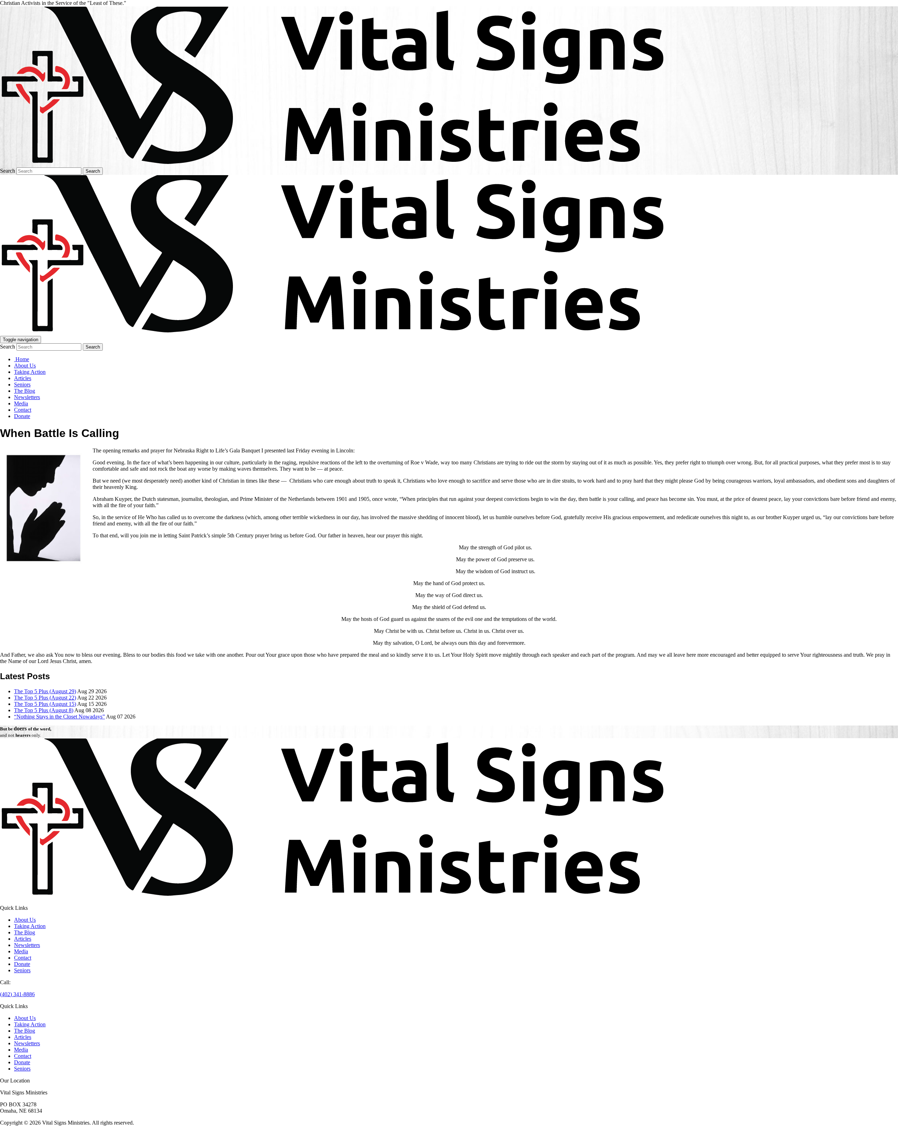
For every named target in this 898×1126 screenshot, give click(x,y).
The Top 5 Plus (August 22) (45, 698)
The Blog (24, 391)
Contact (22, 410)
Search (7, 171)
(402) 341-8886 (17, 994)
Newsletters (27, 397)
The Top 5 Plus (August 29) (45, 691)
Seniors (22, 385)
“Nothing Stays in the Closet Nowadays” (59, 717)
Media (21, 403)
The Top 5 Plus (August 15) (45, 704)
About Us (25, 366)
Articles (22, 378)
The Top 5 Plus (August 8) (43, 710)
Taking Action (30, 372)
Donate (22, 416)
